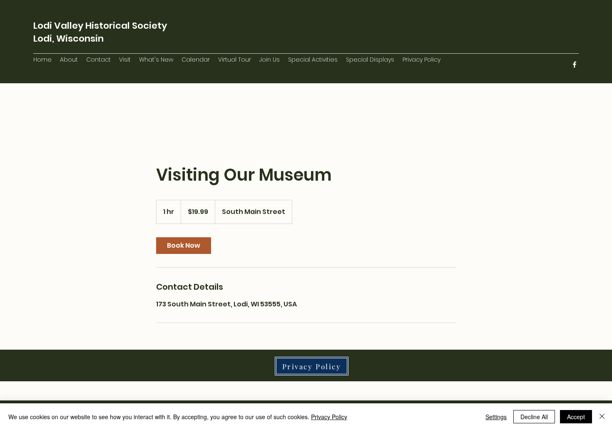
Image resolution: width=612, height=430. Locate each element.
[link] (183, 245)
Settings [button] (496, 417)
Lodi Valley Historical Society (100, 25)
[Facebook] (574, 64)
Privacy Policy (329, 417)
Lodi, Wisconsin (68, 38)
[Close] (602, 416)
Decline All (534, 417)
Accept (576, 417)
